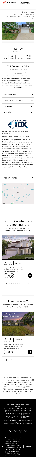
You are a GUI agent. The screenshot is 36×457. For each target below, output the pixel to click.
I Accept (28, 446)
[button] (18, 193)
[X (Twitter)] (15, 433)
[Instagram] (20, 433)
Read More (18, 87)
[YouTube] (25, 433)
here (20, 455)
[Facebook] (10, 433)
